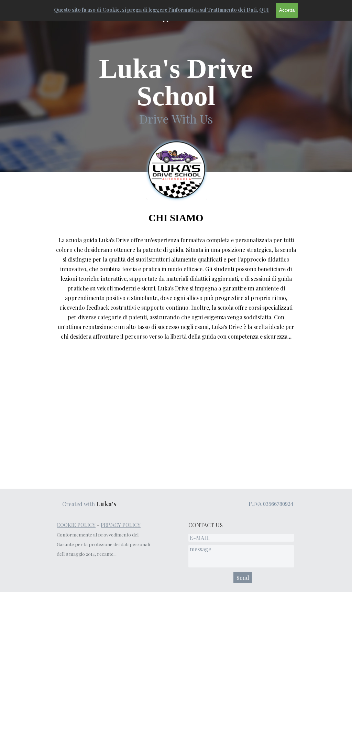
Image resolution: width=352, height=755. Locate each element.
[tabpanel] (176, 91)
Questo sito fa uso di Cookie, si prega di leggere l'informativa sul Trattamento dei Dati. (156, 9)
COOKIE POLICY (76, 524)
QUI (264, 9)
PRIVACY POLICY (121, 524)
